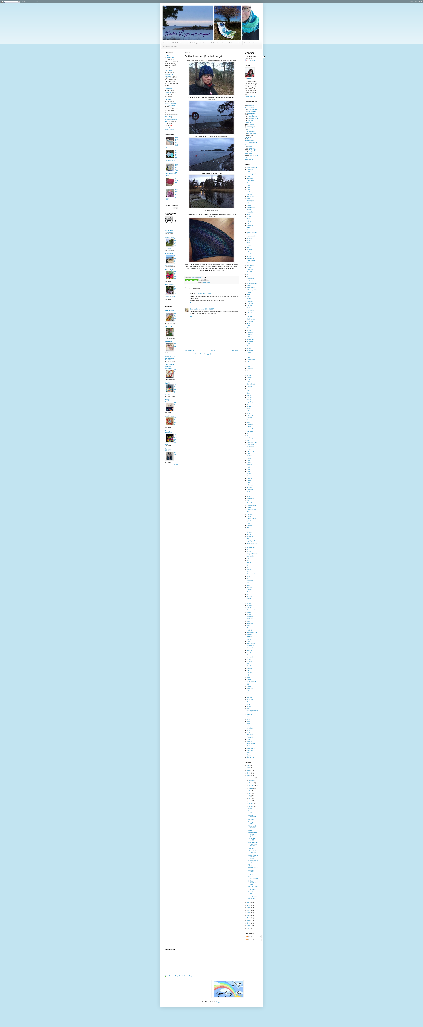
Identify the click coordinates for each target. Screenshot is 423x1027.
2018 (248, 775)
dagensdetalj (251, 236)
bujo (248, 223)
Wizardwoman (251, 748)
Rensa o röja (250, 547)
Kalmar (249, 382)
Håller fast (251, 819)
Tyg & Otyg (168, 326)
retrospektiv (250, 556)
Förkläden (250, 301)
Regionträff (250, 536)
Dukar (248, 263)
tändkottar (250, 688)
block (248, 189)
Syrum (249, 639)
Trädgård (249, 673)
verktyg (249, 706)
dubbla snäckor (253, 118)
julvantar (249, 377)
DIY (248, 247)
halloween (250, 332)
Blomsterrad (250, 196)
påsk (248, 523)
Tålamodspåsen (170, 270)
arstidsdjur (168, 92)
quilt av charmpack (252, 109)
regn (248, 539)
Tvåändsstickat (251, 681)
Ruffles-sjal (252, 150)
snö (248, 594)
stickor (249, 621)
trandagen (250, 668)
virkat (248, 721)
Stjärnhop (251, 848)
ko (247, 404)
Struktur (249, 628)
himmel (249, 355)
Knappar (249, 397)
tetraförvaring (251, 113)
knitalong (249, 400)
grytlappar (250, 321)
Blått (248, 203)
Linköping (250, 438)
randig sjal (252, 115)
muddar (249, 458)
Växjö (248, 746)
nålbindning (250, 489)
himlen (249, 352)
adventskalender (252, 167)
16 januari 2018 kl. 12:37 (206, 309)
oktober (251, 783)
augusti (251, 788)
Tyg (248, 684)
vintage (249, 717)
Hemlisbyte (250, 350)
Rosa (248, 560)
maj (250, 796)
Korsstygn (250, 415)
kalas (248, 379)
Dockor (249, 256)
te (247, 654)
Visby (248, 723)
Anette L (250, 78)
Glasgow (249, 317)
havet (248, 343)
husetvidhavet (251, 359)
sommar (249, 601)
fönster (249, 299)
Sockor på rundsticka (218, 43)
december (252, 778)
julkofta (249, 375)
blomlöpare (250, 105)
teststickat (250, 657)
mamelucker (250, 444)
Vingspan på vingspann (252, 826)
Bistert (250, 830)
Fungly (249, 292)
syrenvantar (170, 58)
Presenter (250, 514)
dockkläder (250, 254)
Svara (191, 303)
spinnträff (249, 605)
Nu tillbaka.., (168, 359)
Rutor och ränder (251, 870)
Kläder (249, 395)
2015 (248, 907)
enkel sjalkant (253, 117)
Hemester (250, 346)
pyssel (249, 521)
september (252, 785)
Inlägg (250, 936)
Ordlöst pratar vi (253, 867)
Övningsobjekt (252, 896)
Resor (248, 549)
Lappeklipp (168, 341)
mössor (249, 480)
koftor (248, 411)
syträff (248, 641)
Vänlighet (249, 735)
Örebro (249, 755)
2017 (248, 902)
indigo (248, 366)
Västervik (249, 741)
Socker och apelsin (251, 839)
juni (250, 793)
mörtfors (249, 478)
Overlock (249, 503)
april (250, 798)
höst (248, 364)
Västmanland (251, 744)
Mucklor (249, 456)
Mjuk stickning (169, 232)
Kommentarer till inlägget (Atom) (204, 354)
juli (250, 791)
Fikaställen (250, 272)
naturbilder (250, 485)
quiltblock (252, 148)
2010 (248, 920)
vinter (208, 282)
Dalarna (249, 238)
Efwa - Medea (194, 309)
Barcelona (250, 178)
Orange (249, 496)
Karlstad (249, 386)
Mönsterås (250, 476)
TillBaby (249, 659)
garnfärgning (250, 310)
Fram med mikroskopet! (253, 877)
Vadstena (249, 702)
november (252, 780)
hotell (248, 357)
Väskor (249, 739)
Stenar (249, 607)
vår (248, 726)
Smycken (249, 589)
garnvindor (250, 312)
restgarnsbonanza (252, 554)
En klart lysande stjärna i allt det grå (253, 856)
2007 (248, 928)
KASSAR (175, 454)
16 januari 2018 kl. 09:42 (203, 294)
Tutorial (249, 679)
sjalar (204, 282)
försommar (250, 303)
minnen (249, 449)
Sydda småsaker (252, 632)
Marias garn (169, 230)
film (248, 274)
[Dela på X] (203, 280)
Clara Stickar (169, 285)
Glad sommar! (175, 317)
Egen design (250, 265)
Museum (249, 465)
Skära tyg (249, 585)
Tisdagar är (176, 180)
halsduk (249, 335)
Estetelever (250, 269)
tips (248, 664)
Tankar (249, 652)
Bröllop (249, 221)
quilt (248, 530)
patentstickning (251, 509)
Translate (252, 60)
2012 (248, 915)
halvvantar (248, 137)
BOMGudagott (251, 207)
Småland (249, 592)
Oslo (248, 500)
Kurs (248, 422)
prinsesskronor (251, 518)
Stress (248, 625)
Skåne (249, 583)
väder (248, 730)
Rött (248, 565)
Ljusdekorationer (252, 442)
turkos (248, 677)
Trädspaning (252, 889)
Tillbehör (249, 661)
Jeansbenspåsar (252, 133)
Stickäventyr (169, 253)
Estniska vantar (175, 275)
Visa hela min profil (251, 97)
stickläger (249, 619)
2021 (248, 768)
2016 (248, 905)
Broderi (249, 216)
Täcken (249, 686)
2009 (248, 923)
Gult (248, 328)
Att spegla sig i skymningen (252, 851)
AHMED (167, 56)
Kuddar (249, 420)
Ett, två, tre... (252, 898)
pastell (249, 507)
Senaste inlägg (189, 350)
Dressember (250, 258)
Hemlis (249, 348)
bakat (248, 176)
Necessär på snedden (170, 46)
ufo (248, 690)
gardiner (249, 305)
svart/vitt (249, 630)
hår (248, 361)
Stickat (249, 612)
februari (251, 803)
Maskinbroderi (251, 447)
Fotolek (249, 285)
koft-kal (249, 406)
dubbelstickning (251, 261)
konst (248, 413)
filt (247, 276)
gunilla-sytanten (170, 416)
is (247, 370)
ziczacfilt (251, 124)
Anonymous (168, 70)
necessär (249, 146)
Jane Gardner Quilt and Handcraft (169, 366)
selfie (248, 567)
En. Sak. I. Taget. (253, 887)
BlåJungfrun (250, 201)
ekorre (249, 267)
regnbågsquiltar (251, 541)
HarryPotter (250, 341)
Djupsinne (250, 249)
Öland (248, 753)
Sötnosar (249, 650)
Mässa (249, 474)
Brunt (248, 219)
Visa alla (176, 301)
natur (248, 482)
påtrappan (250, 525)
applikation (250, 169)
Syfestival (249, 634)
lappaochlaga (251, 429)
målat (248, 469)
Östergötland (250, 757)
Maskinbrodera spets (179, 43)
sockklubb (250, 596)
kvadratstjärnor (249, 107)
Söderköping (250, 646)
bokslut (249, 205)
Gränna (249, 323)
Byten (248, 228)
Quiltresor (250, 532)
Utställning (250, 699)
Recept (249, 534)
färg (248, 296)
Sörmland (250, 648)
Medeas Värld (169, 237)
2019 (248, 773)
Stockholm (250, 623)
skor (248, 578)
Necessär (175, 344)
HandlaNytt (250, 339)
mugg (248, 460)
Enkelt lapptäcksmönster (198, 43)
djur (248, 252)
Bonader (249, 210)
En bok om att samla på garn (252, 834)
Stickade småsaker (252, 610)
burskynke (250, 225)
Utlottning (249, 697)
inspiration (250, 368)
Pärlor (248, 527)
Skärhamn (250, 587)
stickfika (249, 614)
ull (247, 693)
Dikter (248, 243)
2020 (248, 770)
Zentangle (250, 750)
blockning (250, 192)
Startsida (166, 43)
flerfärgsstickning (252, 283)
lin (247, 435)
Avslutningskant (251, 174)
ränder (249, 563)
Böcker (249, 230)
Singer (249, 569)
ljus (248, 440)
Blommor (249, 194)
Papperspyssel (251, 505)
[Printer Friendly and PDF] (191, 280)
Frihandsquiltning (252, 290)
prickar (249, 516)
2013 (248, 913)
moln (248, 453)
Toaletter (249, 666)
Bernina (249, 183)
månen (249, 471)
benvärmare (250, 180)
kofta (248, 408)
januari (251, 806)
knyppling (250, 402)
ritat (248, 558)
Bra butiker (250, 212)
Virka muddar (249, 159)
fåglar (248, 294)
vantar (248, 704)
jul (247, 373)
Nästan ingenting (252, 815)
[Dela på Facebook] (205, 280)
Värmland (250, 737)
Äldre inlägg (234, 350)
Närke (248, 491)
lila (248, 433)
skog (248, 576)
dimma (249, 245)
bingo (248, 187)
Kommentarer (252, 940)
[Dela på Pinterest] (208, 280)
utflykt (248, 695)
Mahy (250, 808)
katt (248, 388)
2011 (248, 918)
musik (248, 467)
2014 (248, 910)
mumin (249, 462)
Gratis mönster (251, 319)
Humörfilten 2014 (250, 43)
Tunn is (250, 874)
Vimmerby (250, 714)
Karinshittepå (251, 384)
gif (247, 314)
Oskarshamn (250, 498)
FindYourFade (251, 281)
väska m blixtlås (251, 111)
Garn (248, 308)
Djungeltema (252, 865)
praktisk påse (251, 126)
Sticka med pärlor (235, 43)
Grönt (248, 326)
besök (248, 185)
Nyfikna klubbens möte (252, 882)
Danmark (249, 240)
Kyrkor (249, 426)
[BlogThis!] (201, 280)
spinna (249, 603)
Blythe (248, 198)
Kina (248, 393)
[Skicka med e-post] (199, 280)
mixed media (250, 451)
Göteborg (249, 330)
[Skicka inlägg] (205, 277)
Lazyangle (250, 431)
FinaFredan (250, 278)
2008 (248, 925)
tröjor (248, 675)
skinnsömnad (251, 574)
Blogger (218, 1002)
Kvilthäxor (250, 424)
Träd (248, 670)
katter (248, 391)
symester (249, 637)
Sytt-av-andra (251, 643)
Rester (249, 551)
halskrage (250, 337)
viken (248, 708)
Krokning (249, 417)
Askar (248, 171)
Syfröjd (167, 383)
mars (250, 801)
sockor (249, 599)
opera (248, 494)
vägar (248, 732)
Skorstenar (250, 581)
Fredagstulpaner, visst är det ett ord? (253, 844)
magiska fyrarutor (252, 128)
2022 (248, 765)
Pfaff (248, 512)
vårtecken (250, 728)
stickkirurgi (250, 616)
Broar (248, 214)
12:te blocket (175, 421)
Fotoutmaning (251, 287)
